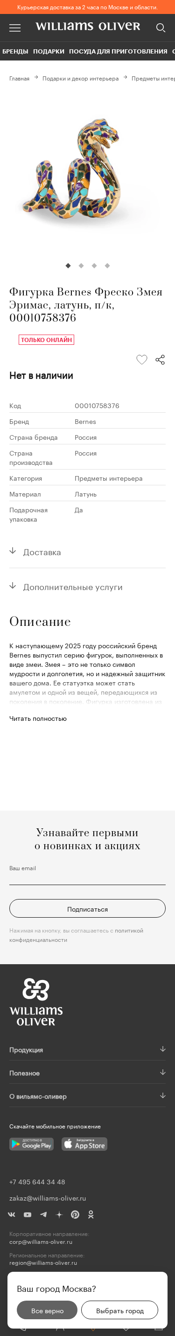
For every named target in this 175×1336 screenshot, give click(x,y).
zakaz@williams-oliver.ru (47, 1197)
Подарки (48, 51)
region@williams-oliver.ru (43, 1262)
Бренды (15, 51)
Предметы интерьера (109, 477)
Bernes (85, 420)
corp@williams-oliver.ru (40, 1241)
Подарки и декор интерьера (80, 77)
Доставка (42, 550)
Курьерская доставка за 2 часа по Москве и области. (87, 6)
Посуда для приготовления (118, 51)
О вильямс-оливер (38, 1095)
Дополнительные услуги (73, 585)
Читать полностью (38, 717)
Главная (19, 77)
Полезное (24, 1072)
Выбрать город (120, 1310)
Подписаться (87, 908)
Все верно (47, 1310)
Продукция (26, 1049)
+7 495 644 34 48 (37, 1181)
